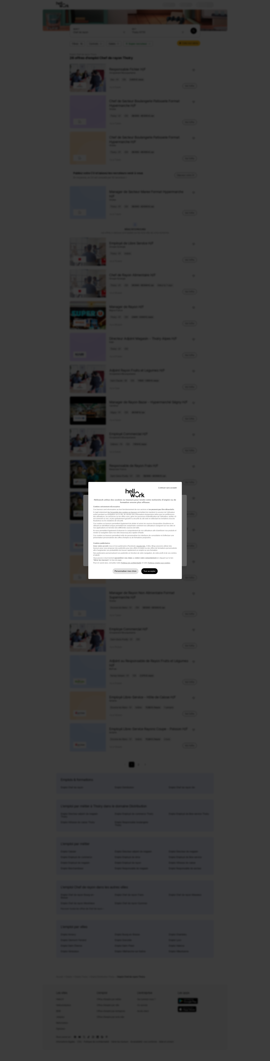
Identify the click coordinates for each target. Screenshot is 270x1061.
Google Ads (140, 546)
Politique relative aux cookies (159, 563)
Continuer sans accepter (167, 488)
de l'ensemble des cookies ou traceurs (122, 512)
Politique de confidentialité (131, 563)
